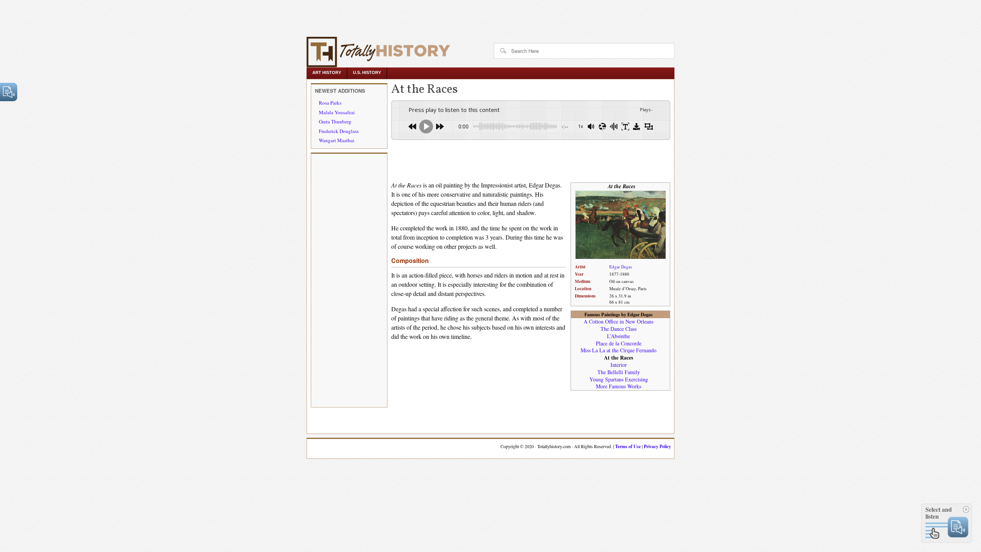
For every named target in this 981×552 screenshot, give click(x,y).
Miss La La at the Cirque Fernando (618, 350)
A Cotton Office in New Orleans (618, 321)
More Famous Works (618, 386)
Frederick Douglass (339, 131)
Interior (618, 364)
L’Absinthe (618, 336)
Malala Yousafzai (337, 112)
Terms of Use (628, 446)
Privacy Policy (657, 446)
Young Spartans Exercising (618, 379)
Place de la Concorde (618, 343)
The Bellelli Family (618, 372)
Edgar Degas (620, 266)
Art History (326, 72)
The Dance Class (618, 328)
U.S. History (367, 72)
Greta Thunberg (335, 121)
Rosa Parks (330, 102)
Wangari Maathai (336, 140)
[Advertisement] (142, 17)
